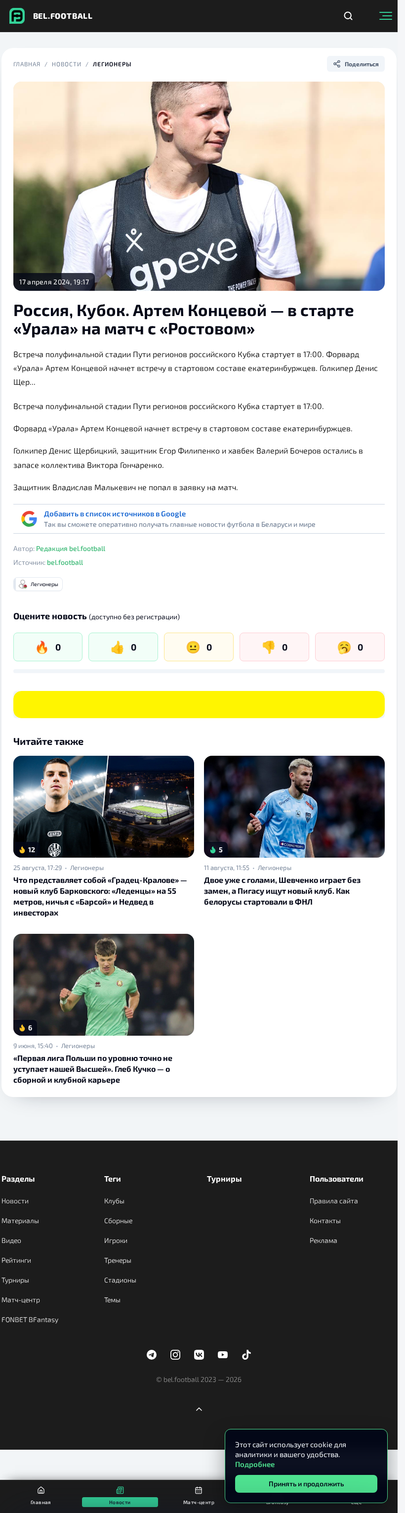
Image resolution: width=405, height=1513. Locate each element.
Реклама (323, 1240)
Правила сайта (334, 1200)
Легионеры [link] (87, 867)
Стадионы (120, 1280)
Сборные (118, 1220)
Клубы (114, 1200)
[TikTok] (246, 1355)
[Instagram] (175, 1355)
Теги (112, 1178)
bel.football (65, 562)
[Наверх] (199, 1409)
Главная (27, 63)
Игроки (115, 1240)
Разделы (18, 1178)
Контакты (325, 1220)
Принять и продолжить (306, 1483)
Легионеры (112, 63)
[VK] (199, 1355)
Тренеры (117, 1260)
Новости (66, 63)
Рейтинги (16, 1260)
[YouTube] (223, 1355)
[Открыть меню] (386, 16)
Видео (11, 1240)
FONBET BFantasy (29, 1319)
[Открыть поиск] (348, 16)
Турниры (15, 1280)
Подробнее (255, 1464)
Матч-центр (20, 1299)
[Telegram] (152, 1355)
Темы (112, 1299)
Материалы (20, 1220)
